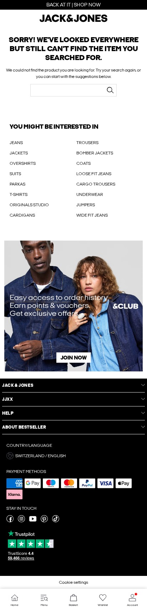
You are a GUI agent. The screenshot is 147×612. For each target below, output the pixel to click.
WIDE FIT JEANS (92, 215)
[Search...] (110, 90)
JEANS (16, 142)
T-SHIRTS (18, 194)
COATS (83, 163)
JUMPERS (85, 204)
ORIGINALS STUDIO (29, 204)
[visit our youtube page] (32, 520)
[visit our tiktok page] (55, 520)
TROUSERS (87, 142)
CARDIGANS (22, 215)
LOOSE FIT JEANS (93, 173)
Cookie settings (73, 582)
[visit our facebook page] (10, 520)
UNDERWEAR (89, 194)
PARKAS (17, 184)
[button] (73, 455)
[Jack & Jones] (73, 21)
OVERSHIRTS (23, 163)
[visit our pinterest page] (44, 520)
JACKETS (19, 153)
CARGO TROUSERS (95, 184)
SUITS (15, 173)
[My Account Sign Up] (73, 306)
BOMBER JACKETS (94, 153)
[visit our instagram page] (21, 520)
